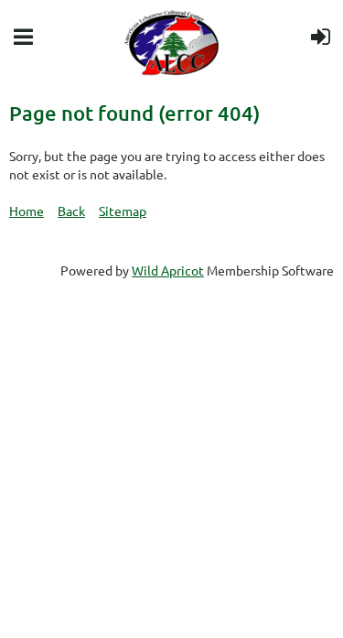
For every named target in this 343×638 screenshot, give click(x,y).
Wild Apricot (168, 270)
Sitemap (122, 210)
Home (26, 210)
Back (71, 210)
